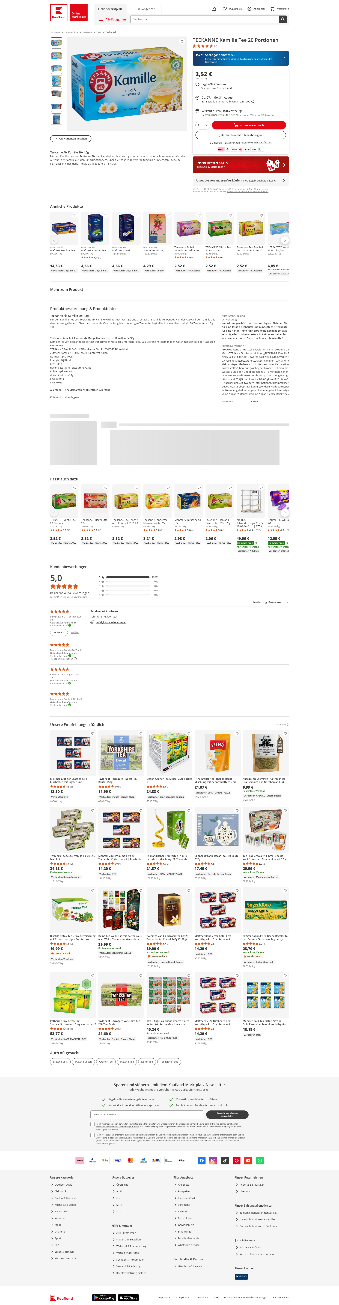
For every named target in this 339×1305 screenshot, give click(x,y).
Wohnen (60, 1218)
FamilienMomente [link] (188, 1238)
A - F (118, 1191)
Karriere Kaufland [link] (250, 1247)
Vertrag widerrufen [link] (127, 1253)
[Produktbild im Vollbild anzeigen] (127, 84)
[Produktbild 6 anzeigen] (56, 106)
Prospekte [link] (184, 1191)
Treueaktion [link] (185, 1218)
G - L (119, 1198)
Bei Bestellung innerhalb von (227, 101)
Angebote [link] (183, 1184)
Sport (58, 1238)
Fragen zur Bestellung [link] (129, 1239)
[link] (145, 9)
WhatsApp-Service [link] (189, 1245)
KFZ (57, 1245)
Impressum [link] (165, 1297)
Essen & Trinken (64, 1251)
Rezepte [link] (183, 1211)
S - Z (118, 1211)
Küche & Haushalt (65, 1204)
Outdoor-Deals (63, 1184)
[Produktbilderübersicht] (56, 84)
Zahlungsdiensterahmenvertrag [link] (258, 1212)
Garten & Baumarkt (66, 1198)
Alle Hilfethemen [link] (126, 1232)
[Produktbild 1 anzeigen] (56, 43)
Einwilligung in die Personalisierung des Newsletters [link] (119, 1137)
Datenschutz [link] (201, 1297)
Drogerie (60, 1231)
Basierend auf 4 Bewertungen (69, 593)
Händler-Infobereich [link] (190, 1266)
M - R (119, 1204)
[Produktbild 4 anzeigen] (56, 81)
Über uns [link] (245, 1191)
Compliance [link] (182, 1297)
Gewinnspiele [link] (186, 1225)
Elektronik (60, 1191)
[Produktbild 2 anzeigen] (56, 55)
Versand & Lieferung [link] (128, 1266)
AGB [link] (216, 1297)
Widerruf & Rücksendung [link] (131, 1246)
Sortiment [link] (184, 1204)
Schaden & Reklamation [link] (130, 1259)
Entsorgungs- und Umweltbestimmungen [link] (245, 1297)
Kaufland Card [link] (186, 1198)
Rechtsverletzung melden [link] (131, 1273)
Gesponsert (55, 247)
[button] (128, 577)
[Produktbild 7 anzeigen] (56, 119)
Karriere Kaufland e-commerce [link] (258, 1254)
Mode (58, 1225)
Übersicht (122, 1184)
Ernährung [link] (184, 1231)
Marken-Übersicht (65, 1258)
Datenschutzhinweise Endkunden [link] (259, 1226)
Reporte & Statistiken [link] (252, 1184)
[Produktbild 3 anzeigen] (56, 68)
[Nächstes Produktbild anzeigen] (56, 129)
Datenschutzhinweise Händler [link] (257, 1219)
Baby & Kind (62, 1211)
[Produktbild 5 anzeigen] (56, 93)
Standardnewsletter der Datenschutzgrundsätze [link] (117, 1126)
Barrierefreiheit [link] (281, 1297)
